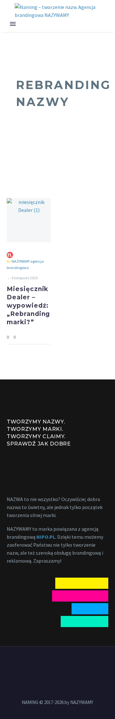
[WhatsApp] (65, 664)
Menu (13, 24)
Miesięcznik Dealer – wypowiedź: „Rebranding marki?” (28, 305)
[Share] (49, 337)
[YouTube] (57, 664)
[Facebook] (40, 664)
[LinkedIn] (49, 664)
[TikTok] (74, 664)
